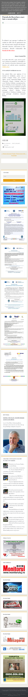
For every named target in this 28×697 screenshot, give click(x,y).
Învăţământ (16, 143)
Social (6, 145)
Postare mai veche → (21, 153)
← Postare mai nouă (6, 153)
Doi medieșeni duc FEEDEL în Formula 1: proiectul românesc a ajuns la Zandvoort (16, 478)
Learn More (11, 13)
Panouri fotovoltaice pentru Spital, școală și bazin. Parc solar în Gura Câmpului (16, 505)
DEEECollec (5, 67)
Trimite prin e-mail (9, 147)
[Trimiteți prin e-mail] (3, 140)
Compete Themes (12, 694)
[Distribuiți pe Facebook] (7, 140)
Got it (19, 13)
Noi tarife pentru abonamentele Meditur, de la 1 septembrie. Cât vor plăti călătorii (16, 491)
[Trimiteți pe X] (6, 140)
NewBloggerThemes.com (14, 695)
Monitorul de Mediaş (19, 690)
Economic (7, 143)
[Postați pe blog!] (4, 140)
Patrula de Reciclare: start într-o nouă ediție (13, 18)
